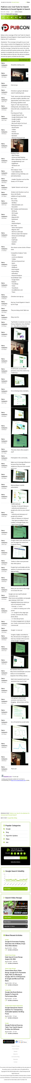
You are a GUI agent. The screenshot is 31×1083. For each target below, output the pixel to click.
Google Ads (8, 990)
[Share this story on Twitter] (7, 17)
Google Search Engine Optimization (14, 1005)
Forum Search (15, 1048)
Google (7, 939)
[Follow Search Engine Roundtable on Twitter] (15, 853)
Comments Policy (16, 1056)
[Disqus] (16, 792)
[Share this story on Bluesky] (20, 17)
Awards (15, 1051)
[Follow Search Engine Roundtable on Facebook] (12, 853)
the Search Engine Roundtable (14, 1067)
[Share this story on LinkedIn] (16, 17)
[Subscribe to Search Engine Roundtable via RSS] (24, 853)
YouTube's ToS (23, 1079)
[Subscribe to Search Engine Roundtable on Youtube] (21, 853)
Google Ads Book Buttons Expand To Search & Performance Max (13, 994)
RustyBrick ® (15, 1071)
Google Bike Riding (12, 818)
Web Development (24, 1071)
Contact (15, 1062)
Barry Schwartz (19, 11)
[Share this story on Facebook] (3, 17)
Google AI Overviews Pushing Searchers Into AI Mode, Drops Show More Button (15, 944)
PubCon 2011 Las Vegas (12, 14)
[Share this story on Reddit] (11, 17)
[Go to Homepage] (10, 2)
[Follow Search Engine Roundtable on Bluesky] (18, 853)
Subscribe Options (15, 862)
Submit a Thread (15, 1046)
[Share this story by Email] (24, 17)
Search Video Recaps (10, 968)
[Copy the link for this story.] (28, 17)
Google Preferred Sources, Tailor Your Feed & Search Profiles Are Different (14, 1027)
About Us (15, 1054)
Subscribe (23, 858)
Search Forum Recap (10, 955)
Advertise (15, 1059)
